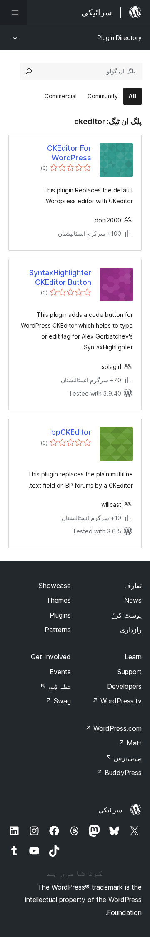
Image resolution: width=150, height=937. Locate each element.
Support (130, 672)
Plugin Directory (120, 37)
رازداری (131, 629)
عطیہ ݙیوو (55, 686)
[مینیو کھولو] (13, 12)
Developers (124, 686)
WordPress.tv (117, 701)
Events (60, 672)
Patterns (58, 629)
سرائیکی (110, 810)
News (133, 600)
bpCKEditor (71, 432)
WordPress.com (113, 728)
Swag (58, 701)
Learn (133, 657)
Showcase (55, 585)
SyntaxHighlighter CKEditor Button (60, 277)
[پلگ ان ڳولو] (28, 71)
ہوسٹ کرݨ (126, 615)
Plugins (60, 615)
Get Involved (51, 657)
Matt (130, 743)
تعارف (133, 585)
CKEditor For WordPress (69, 153)
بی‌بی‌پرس (123, 758)
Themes (58, 600)
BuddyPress (119, 772)
